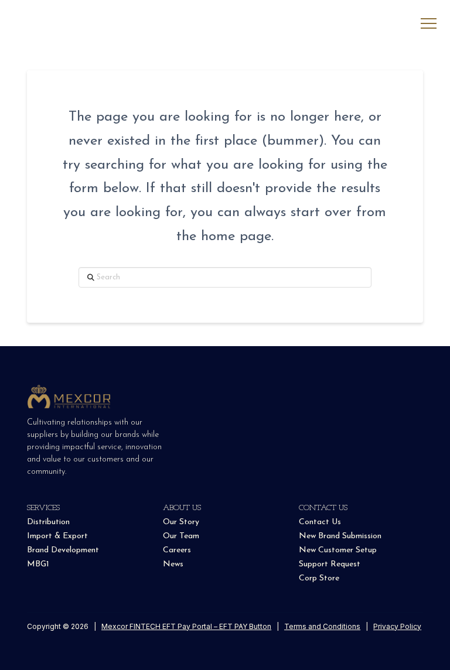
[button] (429, 24)
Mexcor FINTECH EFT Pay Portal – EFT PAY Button (186, 626)
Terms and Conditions (322, 626)
